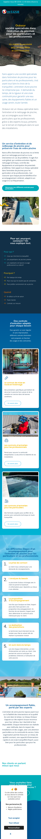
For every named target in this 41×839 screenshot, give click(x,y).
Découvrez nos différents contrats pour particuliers (19, 188)
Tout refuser (14, 823)
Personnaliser (14, 828)
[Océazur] (12, 12)
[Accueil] (8, 55)
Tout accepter (14, 818)
